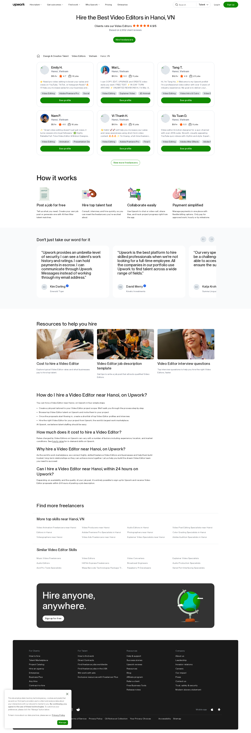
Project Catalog (36, 664)
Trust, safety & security (186, 685)
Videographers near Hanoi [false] (49, 537)
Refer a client (133, 681)
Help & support (134, 656)
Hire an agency (36, 668)
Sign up (230, 4)
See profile (65, 100)
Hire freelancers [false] (124, 40)
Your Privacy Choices (143, 718)
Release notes (134, 689)
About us (179, 656)
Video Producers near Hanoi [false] (96, 527)
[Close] (67, 694)
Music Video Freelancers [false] (49, 558)
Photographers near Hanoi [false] (140, 532)
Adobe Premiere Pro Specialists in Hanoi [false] (101, 532)
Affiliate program (135, 677)
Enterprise (34, 673)
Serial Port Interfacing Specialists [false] (189, 568)
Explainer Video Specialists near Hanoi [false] (146, 537)
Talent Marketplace (38, 660)
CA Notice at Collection (116, 718)
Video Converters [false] (135, 558)
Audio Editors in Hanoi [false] (138, 527)
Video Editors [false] (88, 558)
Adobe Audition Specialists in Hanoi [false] (190, 537)
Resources (132, 668)
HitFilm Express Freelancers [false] (95, 563)
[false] (38, 56)
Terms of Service (78, 718)
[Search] (176, 4)
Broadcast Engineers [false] (137, 563)
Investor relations (183, 664)
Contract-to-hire (37, 685)
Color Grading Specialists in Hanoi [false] (189, 532)
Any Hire (33, 681)
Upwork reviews (134, 664)
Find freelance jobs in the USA (92, 668)
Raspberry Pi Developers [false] (139, 568)
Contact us (180, 681)
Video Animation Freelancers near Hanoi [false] (56, 527)
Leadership (181, 660)
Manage (62, 722)
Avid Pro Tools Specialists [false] (49, 568)
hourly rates (58, 441)
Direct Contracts (37, 689)
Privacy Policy (96, 718)
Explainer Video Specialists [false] (186, 558)
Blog (129, 673)
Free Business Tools (136, 685)
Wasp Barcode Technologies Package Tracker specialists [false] (103, 568)
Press (178, 677)
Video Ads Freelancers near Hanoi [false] (98, 537)
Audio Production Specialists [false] (186, 563)
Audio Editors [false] (43, 563)
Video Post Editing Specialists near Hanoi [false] (193, 527)
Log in (217, 4)
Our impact (181, 673)
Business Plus (36, 677)
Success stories (134, 660)
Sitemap (177, 718)
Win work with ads (87, 673)
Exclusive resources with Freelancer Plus (98, 677)
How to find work (86, 656)
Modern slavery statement (188, 689)
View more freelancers (125, 163)
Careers (179, 668)
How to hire (34, 656)
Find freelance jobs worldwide (92, 664)
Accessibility (164, 718)
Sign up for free (53, 618)
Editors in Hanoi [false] (44, 532)
